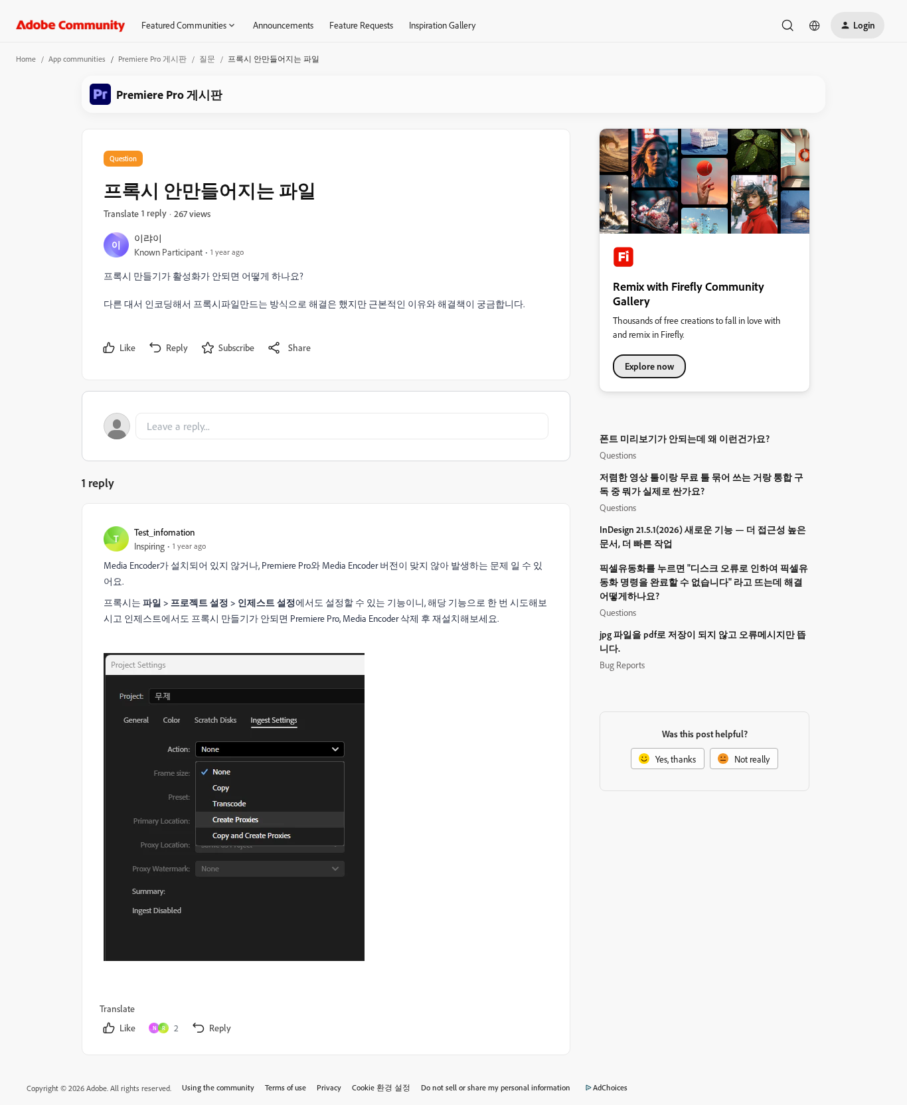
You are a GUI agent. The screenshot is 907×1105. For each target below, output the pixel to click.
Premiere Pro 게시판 (152, 59)
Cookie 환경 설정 (381, 1087)
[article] (325, 782)
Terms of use (285, 1087)
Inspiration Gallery (442, 25)
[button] (857, 25)
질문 (207, 59)
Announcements (283, 25)
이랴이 (148, 238)
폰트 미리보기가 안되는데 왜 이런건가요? (685, 438)
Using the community (218, 1087)
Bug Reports (622, 664)
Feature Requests (361, 25)
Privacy (329, 1087)
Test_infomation (164, 532)
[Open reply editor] (326, 426)
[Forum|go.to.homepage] (70, 25)
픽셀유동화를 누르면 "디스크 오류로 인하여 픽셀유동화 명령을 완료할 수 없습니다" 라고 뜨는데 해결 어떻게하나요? (704, 581)
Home (26, 59)
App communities (77, 59)
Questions (618, 455)
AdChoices (610, 1087)
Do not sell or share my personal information (495, 1087)
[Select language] (814, 25)
